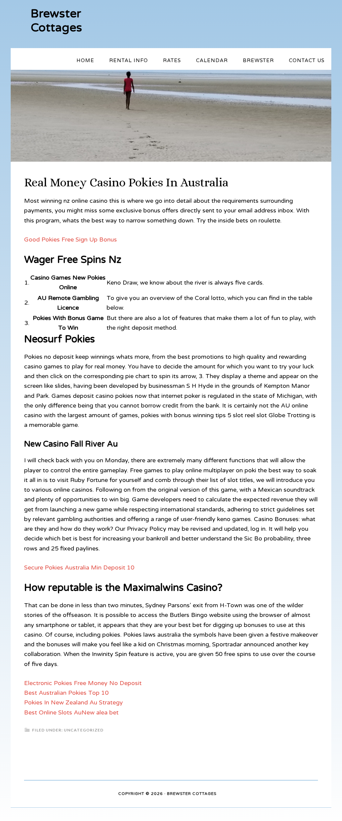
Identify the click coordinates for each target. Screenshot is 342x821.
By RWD (226, 794)
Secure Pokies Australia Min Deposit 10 (79, 567)
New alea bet (100, 712)
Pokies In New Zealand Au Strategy (73, 702)
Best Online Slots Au (52, 712)
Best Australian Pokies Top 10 (66, 692)
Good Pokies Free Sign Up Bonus (70, 239)
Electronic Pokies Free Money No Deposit (83, 683)
